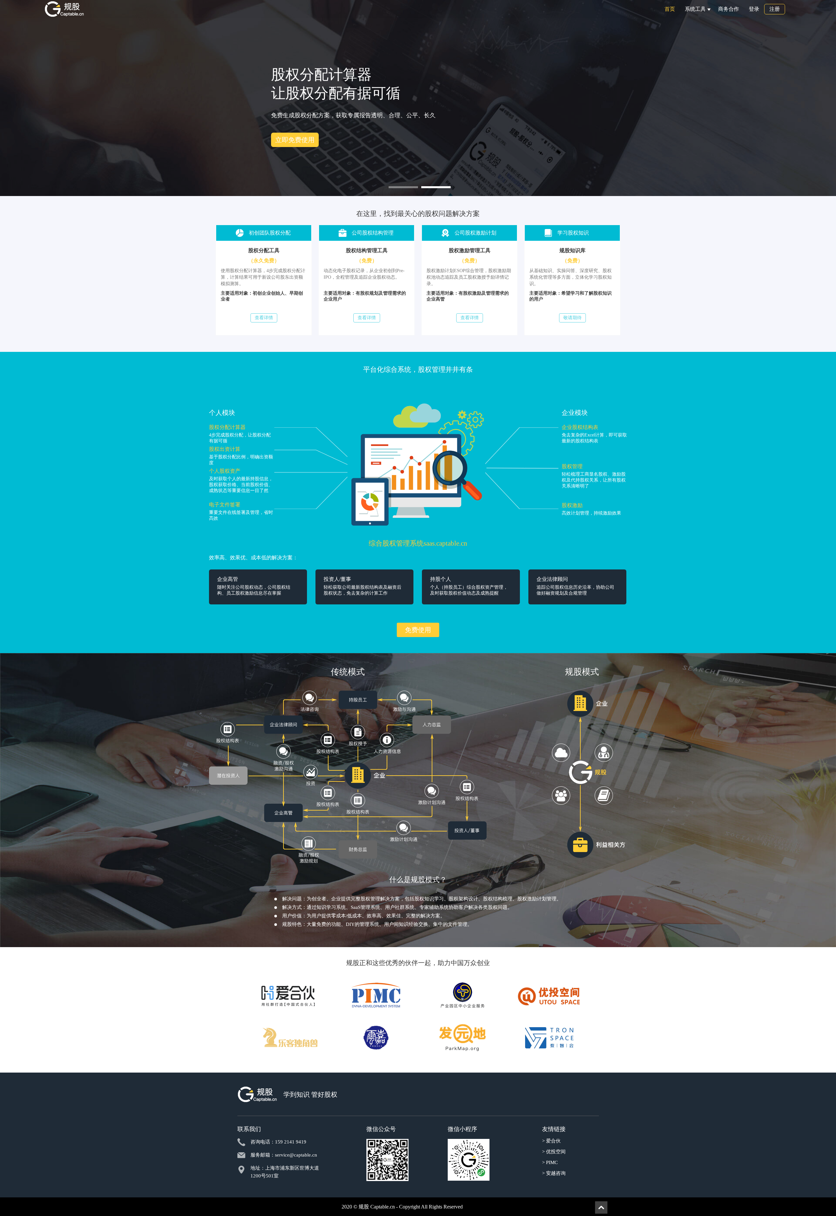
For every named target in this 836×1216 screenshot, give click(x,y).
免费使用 (292, 133)
